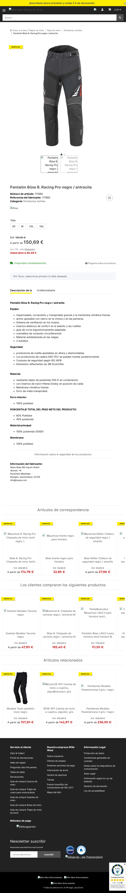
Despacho (30, 249)
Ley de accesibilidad (94, 791)
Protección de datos (94, 753)
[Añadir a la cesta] (12, 41)
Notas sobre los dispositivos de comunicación (99, 767)
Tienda (50, 780)
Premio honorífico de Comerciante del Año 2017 (60, 786)
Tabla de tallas (17, 772)
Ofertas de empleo (56, 761)
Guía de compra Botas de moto (25, 805)
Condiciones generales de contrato (97, 759)
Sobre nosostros (55, 756)
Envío (80, 887)
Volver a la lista (19, 30)
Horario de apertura (57, 775)
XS (13, 226)
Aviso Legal (89, 773)
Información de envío (57, 770)
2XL (31, 226)
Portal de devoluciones (21, 758)
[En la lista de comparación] (109, 197)
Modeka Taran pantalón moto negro (20, 710)
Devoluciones (17, 777)
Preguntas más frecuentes (23, 767)
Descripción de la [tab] (21, 290)
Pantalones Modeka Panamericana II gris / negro (97, 710)
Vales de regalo (18, 762)
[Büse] (14, 207)
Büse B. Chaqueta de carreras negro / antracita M (59, 635)
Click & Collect (17, 753)
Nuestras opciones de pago (61, 765)
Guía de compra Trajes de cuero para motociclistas (23, 791)
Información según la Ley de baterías (98, 780)
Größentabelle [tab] (46, 290)
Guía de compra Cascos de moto (23, 783)
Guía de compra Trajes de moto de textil (26, 811)
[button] (95, 9)
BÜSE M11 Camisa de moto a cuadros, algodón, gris (59, 710)
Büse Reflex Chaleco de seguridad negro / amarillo (97, 560)
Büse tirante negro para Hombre (59, 560)
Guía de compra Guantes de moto (24, 799)
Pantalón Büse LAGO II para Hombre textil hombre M (98, 635)
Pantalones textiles (34, 201)
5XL (41, 226)
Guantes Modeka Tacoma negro (20, 635)
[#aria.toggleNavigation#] (4, 8)
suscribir (49, 854)
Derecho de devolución (95, 786)
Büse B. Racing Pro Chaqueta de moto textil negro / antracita (20, 560)
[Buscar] (120, 17)
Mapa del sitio (54, 792)
